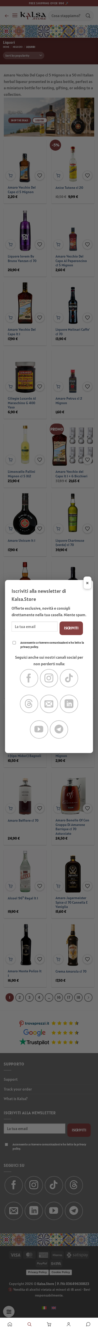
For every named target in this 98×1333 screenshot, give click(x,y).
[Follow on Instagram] (49, 678)
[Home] (10, 1324)
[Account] (68, 1324)
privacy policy (29, 647)
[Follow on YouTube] (39, 729)
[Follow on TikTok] (69, 678)
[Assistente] (88, 1324)
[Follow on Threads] (29, 704)
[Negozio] (29, 1324)
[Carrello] (49, 1324)
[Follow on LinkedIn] (69, 704)
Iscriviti (71, 628)
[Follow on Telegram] (59, 729)
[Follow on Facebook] (29, 678)
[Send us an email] (49, 704)
